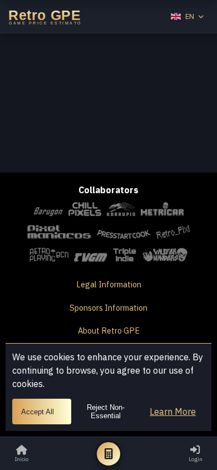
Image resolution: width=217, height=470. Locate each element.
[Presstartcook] (124, 233)
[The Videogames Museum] (90, 256)
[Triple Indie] (125, 256)
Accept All (37, 412)
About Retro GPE (109, 330)
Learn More (173, 411)
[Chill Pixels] (84, 210)
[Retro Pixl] (172, 233)
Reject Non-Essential (106, 411)
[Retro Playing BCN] (48, 256)
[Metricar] (162, 210)
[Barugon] (48, 210)
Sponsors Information (108, 307)
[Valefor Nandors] (164, 256)
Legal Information (108, 284)
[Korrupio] (121, 210)
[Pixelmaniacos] (59, 233)
